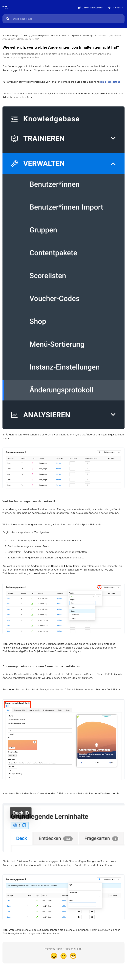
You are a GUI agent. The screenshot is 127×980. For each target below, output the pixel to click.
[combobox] (67, 18)
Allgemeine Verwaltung (81, 35)
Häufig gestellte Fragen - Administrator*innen (45, 35)
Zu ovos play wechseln (92, 8)
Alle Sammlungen (10, 35)
